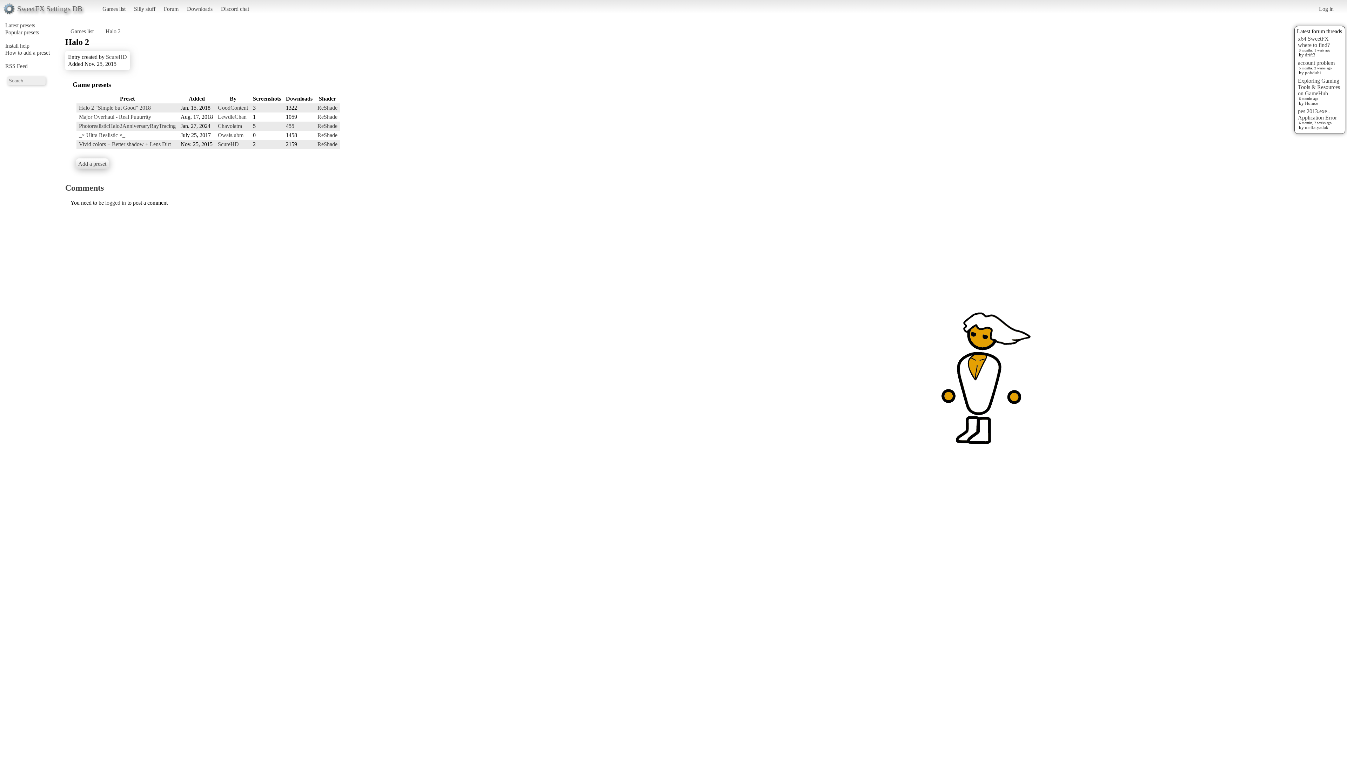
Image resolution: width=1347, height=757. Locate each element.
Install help (17, 46)
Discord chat (235, 9)
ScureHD (116, 57)
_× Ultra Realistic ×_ (102, 135)
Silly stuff (144, 9)
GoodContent (233, 108)
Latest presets (20, 25)
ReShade (327, 108)
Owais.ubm (230, 135)
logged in (115, 203)
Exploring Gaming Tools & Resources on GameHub (1319, 87)
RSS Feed (16, 66)
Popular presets (22, 32)
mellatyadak (1316, 127)
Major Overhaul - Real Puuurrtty (115, 117)
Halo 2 (113, 31)
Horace (1311, 103)
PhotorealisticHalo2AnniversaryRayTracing (127, 126)
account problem (1316, 63)
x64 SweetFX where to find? (1314, 42)
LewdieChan (232, 117)
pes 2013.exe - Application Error (1317, 114)
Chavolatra (230, 126)
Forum (171, 9)
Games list (114, 9)
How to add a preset (27, 53)
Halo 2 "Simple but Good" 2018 (115, 108)
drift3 (1310, 54)
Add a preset (92, 164)
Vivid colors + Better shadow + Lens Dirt (125, 144)
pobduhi (1313, 72)
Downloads (200, 9)
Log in (1326, 9)
